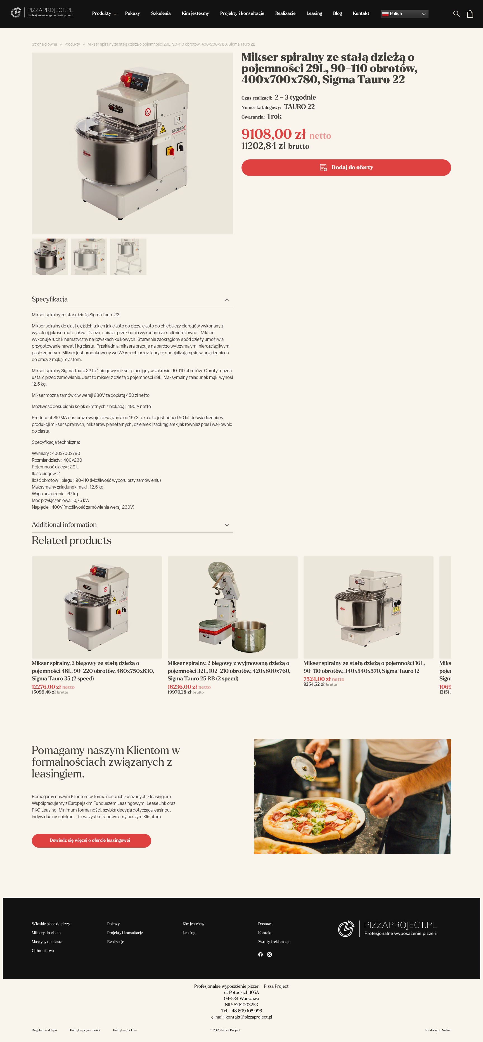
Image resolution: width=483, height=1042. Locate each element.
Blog (337, 13)
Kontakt (361, 13)
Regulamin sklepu (44, 1030)
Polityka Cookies (125, 1030)
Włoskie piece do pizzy (51, 924)
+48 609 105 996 (245, 1011)
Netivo (446, 1030)
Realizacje (285, 13)
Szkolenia (161, 13)
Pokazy (132, 13)
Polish (395, 14)
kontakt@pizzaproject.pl (249, 1017)
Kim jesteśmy (195, 13)
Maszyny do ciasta (47, 942)
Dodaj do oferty (352, 168)
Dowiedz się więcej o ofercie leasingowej (90, 840)
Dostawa (265, 924)
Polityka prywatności (85, 1030)
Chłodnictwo (43, 951)
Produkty (101, 13)
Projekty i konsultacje (242, 13)
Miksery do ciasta (46, 933)
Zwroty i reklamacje (274, 942)
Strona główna (44, 45)
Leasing (314, 13)
